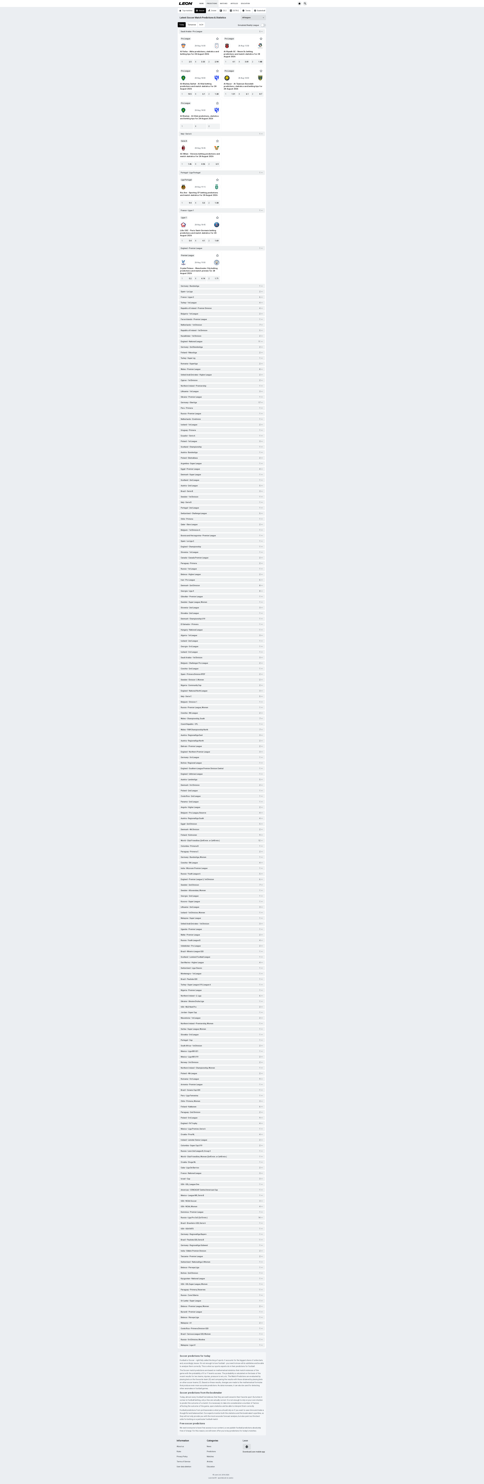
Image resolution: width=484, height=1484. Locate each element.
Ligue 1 (184, 218)
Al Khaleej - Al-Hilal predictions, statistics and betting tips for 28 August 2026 (199, 117)
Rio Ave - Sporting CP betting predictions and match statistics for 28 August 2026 (199, 194)
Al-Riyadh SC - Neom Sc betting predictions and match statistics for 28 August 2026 (242, 54)
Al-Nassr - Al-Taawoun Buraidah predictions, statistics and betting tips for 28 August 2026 (243, 86)
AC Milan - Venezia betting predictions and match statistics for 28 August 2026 (200, 155)
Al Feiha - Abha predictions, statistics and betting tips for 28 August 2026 (199, 52)
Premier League (187, 255)
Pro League (185, 39)
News (201, 3)
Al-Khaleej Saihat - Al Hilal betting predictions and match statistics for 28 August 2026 (198, 86)
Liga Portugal (186, 180)
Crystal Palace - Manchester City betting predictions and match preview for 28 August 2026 (199, 270)
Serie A (184, 141)
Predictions (212, 3)
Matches (224, 3)
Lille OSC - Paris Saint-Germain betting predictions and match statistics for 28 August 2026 (198, 233)
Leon (245, 1440)
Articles (234, 3)
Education (245, 3)
